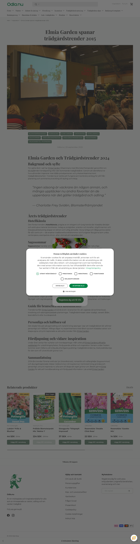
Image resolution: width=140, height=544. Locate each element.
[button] (70, 291)
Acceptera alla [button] (78, 286)
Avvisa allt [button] (60, 286)
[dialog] (70, 272)
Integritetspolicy (93, 268)
